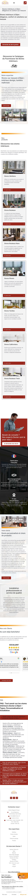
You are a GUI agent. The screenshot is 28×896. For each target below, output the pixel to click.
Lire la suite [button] (4, 669)
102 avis (17, 649)
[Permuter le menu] (14, 3)
